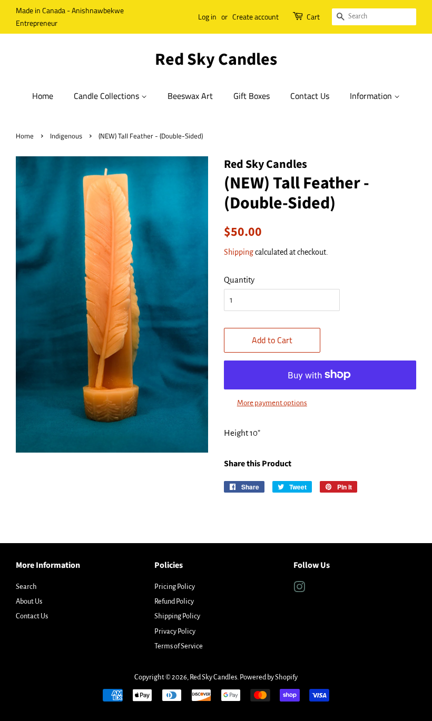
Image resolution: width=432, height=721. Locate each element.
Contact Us (309, 95)
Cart (313, 16)
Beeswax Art (190, 95)
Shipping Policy (177, 616)
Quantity (239, 279)
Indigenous (66, 136)
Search (26, 586)
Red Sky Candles (216, 59)
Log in (207, 16)
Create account (255, 16)
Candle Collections (107, 95)
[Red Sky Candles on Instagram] (299, 589)
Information (372, 95)
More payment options (272, 403)
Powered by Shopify (269, 677)
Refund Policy (174, 601)
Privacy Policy (174, 631)
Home (42, 95)
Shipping (238, 252)
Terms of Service (178, 646)
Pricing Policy (174, 586)
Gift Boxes (251, 95)
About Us (29, 601)
